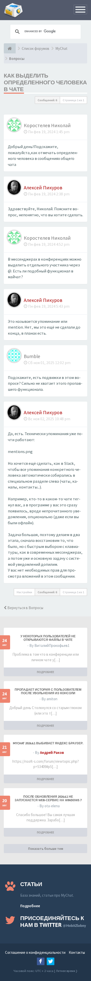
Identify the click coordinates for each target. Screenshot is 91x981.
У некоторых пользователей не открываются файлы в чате (48, 638)
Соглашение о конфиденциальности (35, 952)
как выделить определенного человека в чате (45, 82)
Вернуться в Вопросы (25, 607)
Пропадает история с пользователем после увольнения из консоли (48, 691)
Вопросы (17, 58)
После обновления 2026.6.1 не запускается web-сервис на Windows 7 (48, 798)
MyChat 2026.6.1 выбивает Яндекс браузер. (48, 743)
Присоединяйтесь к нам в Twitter (53, 921)
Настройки (24, 592)
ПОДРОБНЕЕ (45, 672)
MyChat (61, 48)
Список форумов (35, 48)
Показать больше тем (45, 848)
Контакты (77, 952)
